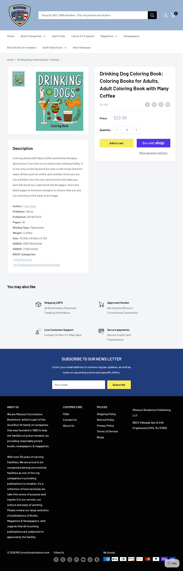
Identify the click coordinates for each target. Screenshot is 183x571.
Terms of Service (107, 431)
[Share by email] (167, 104)
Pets (17, 259)
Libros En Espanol (82, 36)
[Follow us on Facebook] (56, 559)
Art (16, 264)
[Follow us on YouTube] (83, 559)
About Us (68, 425)
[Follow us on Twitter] (62, 559)
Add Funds (58, 36)
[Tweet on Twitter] (161, 104)
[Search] (152, 15)
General (26, 259)
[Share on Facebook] (147, 104)
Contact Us (70, 419)
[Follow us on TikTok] (90, 559)
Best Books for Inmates (21, 47)
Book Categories (31, 36)
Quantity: (105, 130)
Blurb (104, 104)
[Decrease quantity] (117, 130)
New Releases (82, 47)
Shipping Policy (106, 414)
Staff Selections (53, 47)
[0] (173, 15)
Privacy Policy (105, 425)
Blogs (100, 437)
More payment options (153, 153)
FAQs (66, 414)
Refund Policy (105, 419)
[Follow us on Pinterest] (76, 559)
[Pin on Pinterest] (154, 104)
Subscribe (119, 384)
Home (10, 36)
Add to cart (116, 143)
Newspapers (131, 36)
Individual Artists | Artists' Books (40, 264)
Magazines (106, 36)
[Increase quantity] (136, 130)
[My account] (165, 15)
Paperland (29, 206)
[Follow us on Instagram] (69, 559)
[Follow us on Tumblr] (96, 559)
